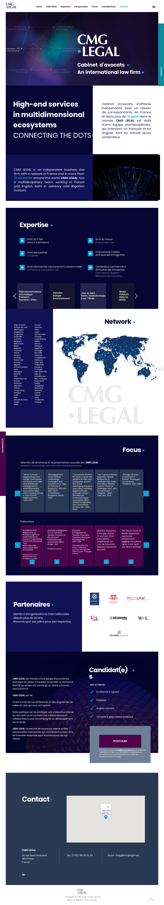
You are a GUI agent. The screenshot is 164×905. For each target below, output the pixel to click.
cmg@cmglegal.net (124, 750)
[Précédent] (17, 494)
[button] (161, 71)
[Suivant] (146, 494)
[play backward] (15, 296)
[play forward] (136, 296)
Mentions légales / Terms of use (82, 900)
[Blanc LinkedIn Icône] (23, 874)
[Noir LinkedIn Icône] (154, 6)
